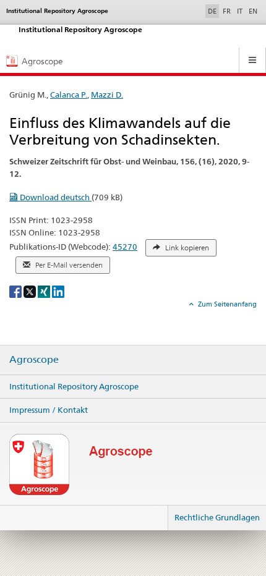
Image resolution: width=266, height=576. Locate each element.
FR (227, 11)
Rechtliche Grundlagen (217, 517)
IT (239, 11)
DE (213, 10)
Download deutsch (55, 197)
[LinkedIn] (58, 290)
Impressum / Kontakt (48, 410)
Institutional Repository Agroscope (74, 386)
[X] (31, 290)
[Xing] (45, 290)
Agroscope (34, 360)
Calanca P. (68, 95)
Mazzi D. (107, 95)
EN (253, 11)
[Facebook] (16, 290)
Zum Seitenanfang (226, 304)
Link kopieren (186, 248)
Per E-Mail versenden (68, 265)
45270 (125, 247)
